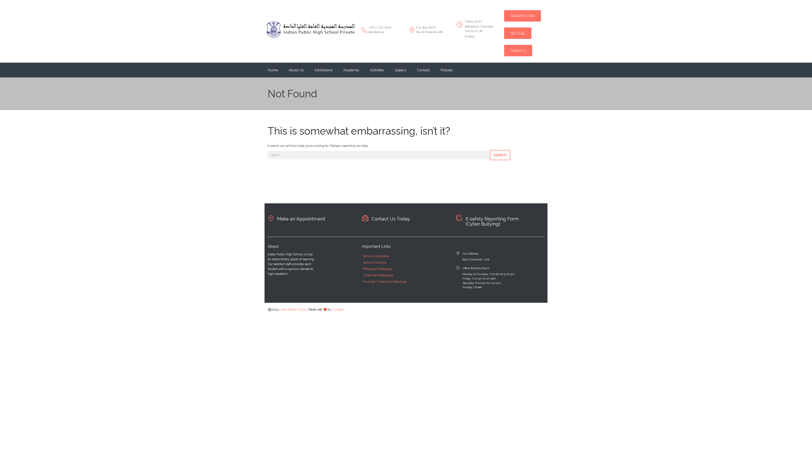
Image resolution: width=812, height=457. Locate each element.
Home (273, 70)
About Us (296, 70)
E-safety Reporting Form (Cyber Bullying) (492, 221)
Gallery (400, 70)
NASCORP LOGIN (522, 16)
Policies (446, 70)
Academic (351, 70)
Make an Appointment (301, 219)
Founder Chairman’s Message (385, 282)
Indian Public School (293, 309)
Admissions (323, 70)
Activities (377, 70)
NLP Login (518, 33)
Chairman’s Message (378, 275)
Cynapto (338, 309)
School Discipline (376, 256)
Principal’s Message (377, 269)
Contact (423, 70)
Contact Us (518, 50)
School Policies (374, 262)
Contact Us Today (390, 219)
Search (500, 155)
